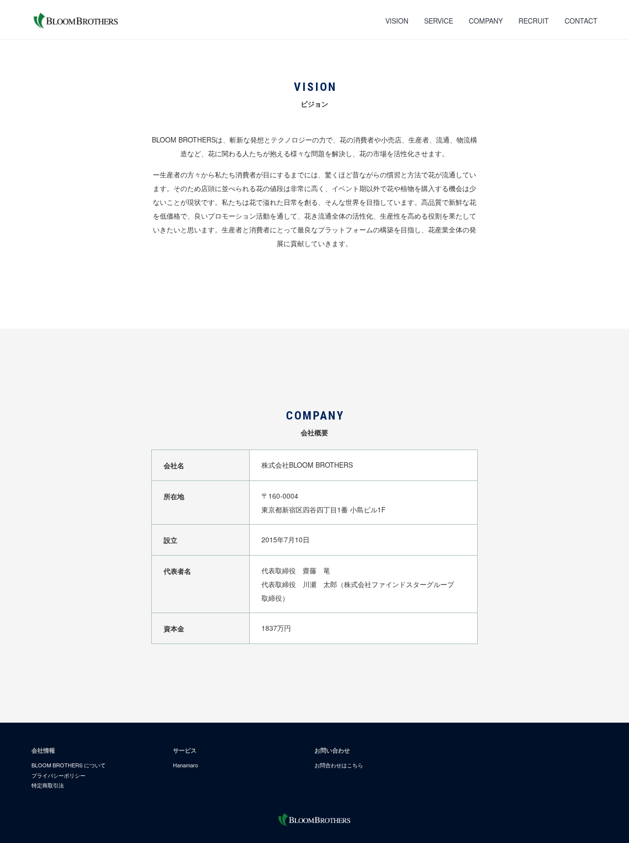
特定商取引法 (47, 785)
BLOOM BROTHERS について (68, 765)
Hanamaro (185, 765)
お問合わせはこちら (338, 765)
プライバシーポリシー (58, 775)
